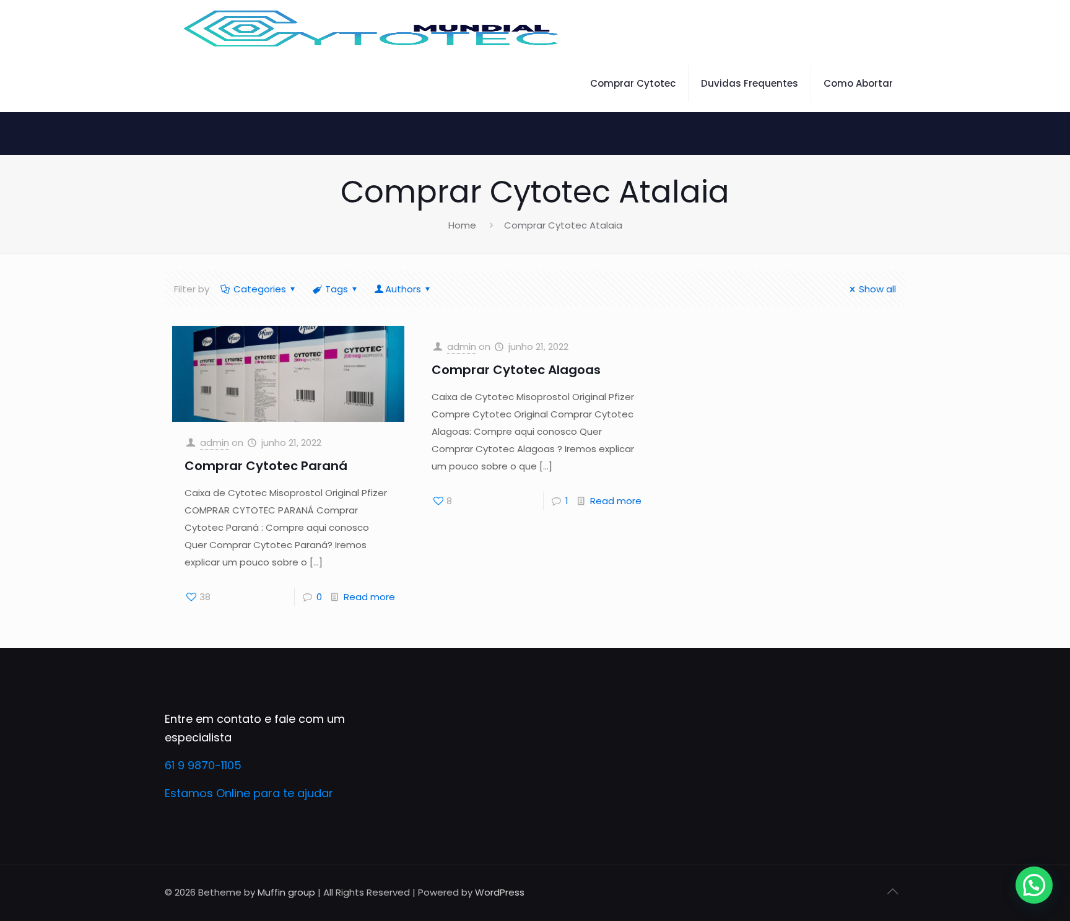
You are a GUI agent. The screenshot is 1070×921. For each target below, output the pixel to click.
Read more (369, 596)
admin (214, 442)
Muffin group (286, 892)
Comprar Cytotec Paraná (266, 465)
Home (462, 225)
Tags (336, 288)
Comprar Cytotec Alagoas (516, 369)
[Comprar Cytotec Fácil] (372, 28)
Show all (877, 288)
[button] (1034, 885)
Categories (259, 288)
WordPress (499, 892)
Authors (403, 288)
